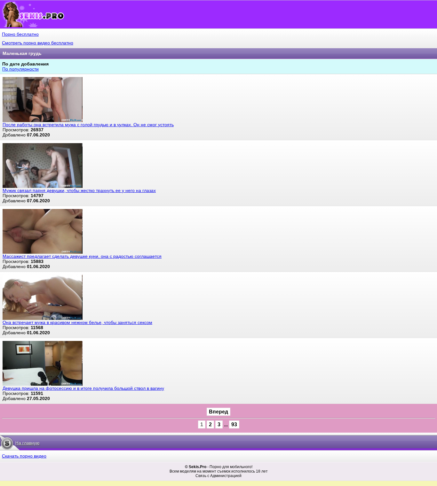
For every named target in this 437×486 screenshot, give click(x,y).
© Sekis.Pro (195, 467)
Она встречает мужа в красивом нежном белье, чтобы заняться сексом (77, 322)
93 (234, 424)
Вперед (218, 411)
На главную (27, 442)
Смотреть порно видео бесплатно (37, 42)
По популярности (20, 69)
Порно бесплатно (20, 34)
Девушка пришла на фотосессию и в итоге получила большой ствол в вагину (83, 388)
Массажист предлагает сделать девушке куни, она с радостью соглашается (82, 256)
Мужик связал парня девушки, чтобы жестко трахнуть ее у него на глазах (79, 190)
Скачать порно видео (24, 456)
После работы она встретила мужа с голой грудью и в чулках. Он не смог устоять (88, 124)
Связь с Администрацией (218, 476)
